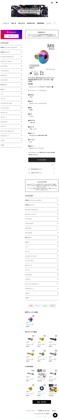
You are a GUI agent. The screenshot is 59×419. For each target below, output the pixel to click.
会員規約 (54, 410)
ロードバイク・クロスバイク (31, 284)
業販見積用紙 (40, 23)
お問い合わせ (21, 23)
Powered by (40, 416)
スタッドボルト (28, 274)
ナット (26, 246)
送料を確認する (43, 90)
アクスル (27, 293)
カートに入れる (42, 160)
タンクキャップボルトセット (31, 209)
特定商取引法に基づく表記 (43, 410)
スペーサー (28, 270)
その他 (26, 298)
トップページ (6, 23)
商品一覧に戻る (41, 402)
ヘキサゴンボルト (29, 223)
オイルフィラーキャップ (30, 214)
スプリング (27, 279)
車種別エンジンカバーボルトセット (33, 200)
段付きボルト (28, 237)
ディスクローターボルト (31, 256)
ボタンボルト (28, 228)
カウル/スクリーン (29, 288)
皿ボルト (27, 242)
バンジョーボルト (29, 260)
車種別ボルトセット (30, 205)
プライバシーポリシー (30, 410)
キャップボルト (28, 219)
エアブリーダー (29, 265)
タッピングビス (28, 232)
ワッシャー (27, 251)
